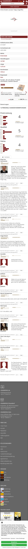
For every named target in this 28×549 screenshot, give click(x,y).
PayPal (6, 499)
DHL (5, 472)
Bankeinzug (7, 489)
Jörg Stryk (3, 357)
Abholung (6, 480)
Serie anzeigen (14, 7)
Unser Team (3, 426)
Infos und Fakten (6, 37)
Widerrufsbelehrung (5, 461)
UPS (5, 475)
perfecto (2, 273)
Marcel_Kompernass (6, 293)
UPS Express (7, 477)
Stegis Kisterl (4, 236)
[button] (2, 92)
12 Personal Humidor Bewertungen (13, 108)
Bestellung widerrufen (6, 463)
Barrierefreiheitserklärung (7, 456)
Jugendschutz (4, 458)
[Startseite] (6, 1)
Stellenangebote (4, 435)
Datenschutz (3, 451)
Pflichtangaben (6, 39)
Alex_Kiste (3, 186)
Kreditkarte (7, 491)
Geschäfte (3, 433)
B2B (1, 438)
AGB (1, 449)
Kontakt (2, 428)
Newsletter (3, 430)
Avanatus (3, 331)
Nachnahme (7, 494)
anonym (2, 267)
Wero (5, 504)
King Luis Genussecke (3, 160)
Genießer (3, 254)
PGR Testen (3, 306)
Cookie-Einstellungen (6, 454)
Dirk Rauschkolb (5, 347)
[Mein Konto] (24, 1)
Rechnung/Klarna (8, 496)
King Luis (3, 173)
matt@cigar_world (5, 217)
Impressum (3, 446)
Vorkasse (6, 501)
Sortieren (7, 157)
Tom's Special (4, 318)
